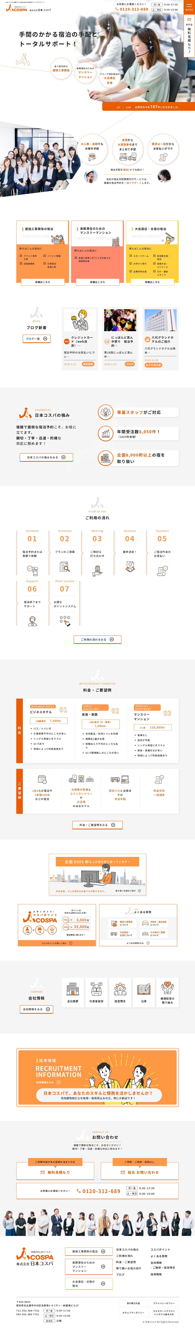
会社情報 (156, 1262)
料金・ (126, 1262)
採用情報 (156, 1274)
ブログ (120, 1274)
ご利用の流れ (124, 1256)
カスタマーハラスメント (164, 1313)
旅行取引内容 (133, 1303)
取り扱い (129, 1268)
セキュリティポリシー (133, 1312)
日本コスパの (127, 1249)
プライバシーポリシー (164, 1303)
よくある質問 (159, 1256)
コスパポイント (160, 1249)
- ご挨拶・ (163, 1267)
